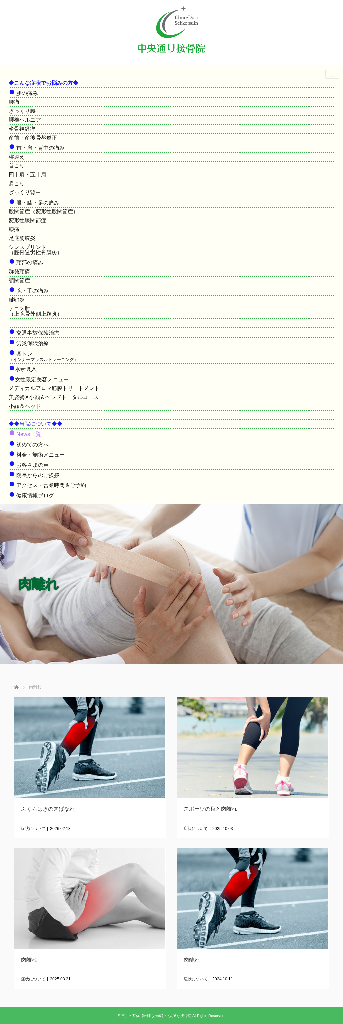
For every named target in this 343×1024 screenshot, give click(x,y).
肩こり (17, 183)
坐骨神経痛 (22, 129)
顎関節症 (19, 280)
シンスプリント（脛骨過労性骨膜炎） (35, 249)
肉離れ (29, 960)
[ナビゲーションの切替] (332, 74)
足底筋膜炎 (22, 238)
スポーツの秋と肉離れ (210, 809)
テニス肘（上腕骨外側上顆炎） (35, 311)
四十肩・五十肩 (27, 174)
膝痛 (14, 229)
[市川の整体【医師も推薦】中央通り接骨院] (171, 56)
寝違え (17, 157)
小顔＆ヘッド (25, 406)
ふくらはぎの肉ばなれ (48, 809)
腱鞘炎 (17, 300)
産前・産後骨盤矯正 (33, 138)
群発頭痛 (19, 271)
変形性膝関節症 (27, 220)
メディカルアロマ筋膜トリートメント (54, 388)
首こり (17, 165)
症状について (33, 828)
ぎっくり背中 (25, 192)
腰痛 (14, 102)
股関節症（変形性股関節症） (43, 211)
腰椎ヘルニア (25, 120)
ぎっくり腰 (22, 111)
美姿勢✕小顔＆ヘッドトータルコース (54, 397)
